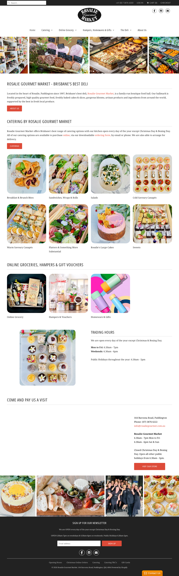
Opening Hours (55, 562)
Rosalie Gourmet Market (101, 93)
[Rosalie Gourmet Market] (89, 15)
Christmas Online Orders (77, 562)
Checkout (166, 2)
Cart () (153, 2)
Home (32, 30)
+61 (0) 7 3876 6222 (124, 2)
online (66, 135)
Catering (46, 30)
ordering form (102, 135)
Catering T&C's (110, 562)
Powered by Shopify (119, 567)
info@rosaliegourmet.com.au (149, 425)
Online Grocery (66, 30)
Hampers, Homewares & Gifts (97, 30)
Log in (140, 2)
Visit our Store (149, 466)
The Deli (125, 30)
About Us (142, 30)
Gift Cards (126, 562)
